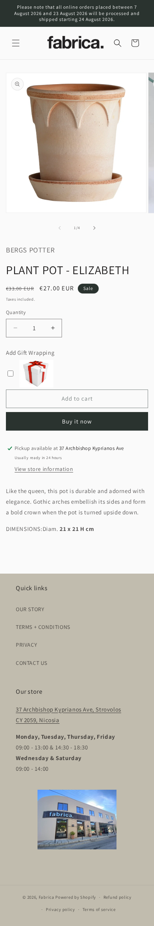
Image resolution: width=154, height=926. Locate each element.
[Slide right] (94, 228)
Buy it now (77, 421)
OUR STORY (30, 609)
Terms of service (99, 909)
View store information (44, 468)
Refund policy (117, 897)
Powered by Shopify (75, 897)
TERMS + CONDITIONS (43, 627)
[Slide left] (59, 228)
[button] (15, 43)
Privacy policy (60, 909)
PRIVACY (26, 644)
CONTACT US (31, 662)
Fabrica (46, 897)
